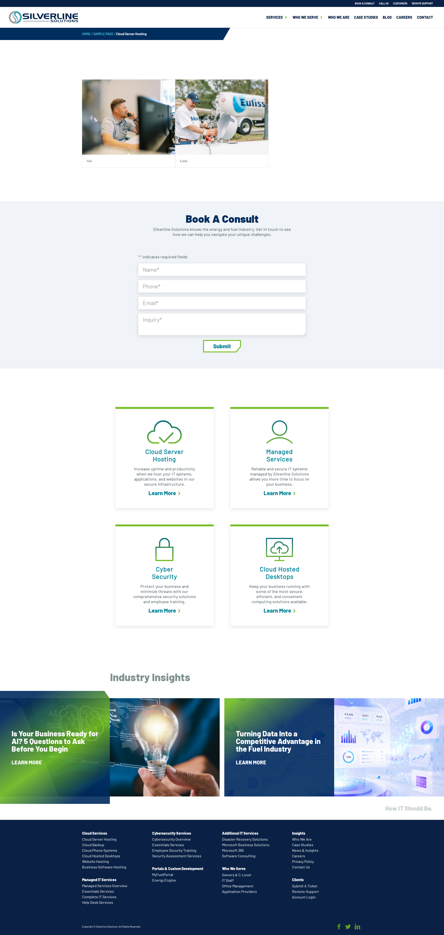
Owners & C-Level (236, 875)
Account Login (304, 897)
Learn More (162, 493)
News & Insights (305, 850)
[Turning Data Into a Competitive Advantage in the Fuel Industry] (334, 747)
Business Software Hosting (104, 867)
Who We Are (338, 17)
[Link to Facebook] (338, 926)
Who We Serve (305, 17)
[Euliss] (221, 117)
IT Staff (228, 880)
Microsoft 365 (233, 850)
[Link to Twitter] (348, 926)
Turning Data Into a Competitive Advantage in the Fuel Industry (278, 741)
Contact (425, 17)
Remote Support (305, 891)
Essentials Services (98, 891)
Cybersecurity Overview (171, 839)
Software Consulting (239, 856)
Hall (89, 161)
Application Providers (239, 891)
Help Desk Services (97, 902)
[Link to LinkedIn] (357, 926)
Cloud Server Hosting (99, 839)
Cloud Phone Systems (99, 850)
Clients (298, 879)
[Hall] (128, 117)
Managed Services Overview (104, 885)
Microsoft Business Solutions (245, 844)
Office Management (237, 886)
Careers (404, 17)
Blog (387, 17)
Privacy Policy (303, 861)
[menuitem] (365, 3)
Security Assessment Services (176, 856)
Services (274, 17)
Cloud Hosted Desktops (101, 856)
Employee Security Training (174, 850)
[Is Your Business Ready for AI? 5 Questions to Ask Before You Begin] (110, 747)
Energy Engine (164, 880)
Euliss (184, 161)
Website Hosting (95, 861)
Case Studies (366, 17)
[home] (43, 17)
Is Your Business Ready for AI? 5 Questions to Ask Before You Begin (55, 741)
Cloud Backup (93, 844)
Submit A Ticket (305, 886)
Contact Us (301, 867)
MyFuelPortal (162, 874)
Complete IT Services (99, 897)
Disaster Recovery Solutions (245, 839)
